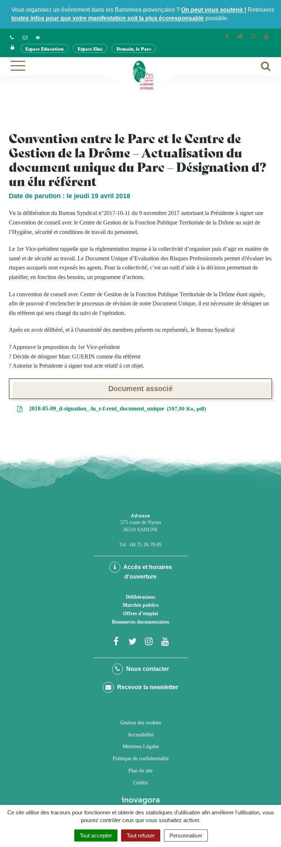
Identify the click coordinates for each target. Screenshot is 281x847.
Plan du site (140, 770)
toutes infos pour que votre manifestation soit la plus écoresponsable (107, 18)
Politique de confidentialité (141, 758)
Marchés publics (140, 605)
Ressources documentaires (140, 622)
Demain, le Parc (133, 48)
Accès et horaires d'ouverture (147, 572)
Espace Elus (90, 48)
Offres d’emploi (140, 613)
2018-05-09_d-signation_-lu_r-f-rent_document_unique (115, 408)
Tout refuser (141, 835)
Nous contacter (147, 669)
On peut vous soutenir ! (213, 10)
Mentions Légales (141, 746)
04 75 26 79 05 (146, 544)
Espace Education (44, 48)
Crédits (140, 782)
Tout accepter (96, 835)
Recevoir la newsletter (147, 687)
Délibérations (140, 597)
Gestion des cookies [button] (140, 722)
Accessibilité (141, 735)
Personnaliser (185, 835)
